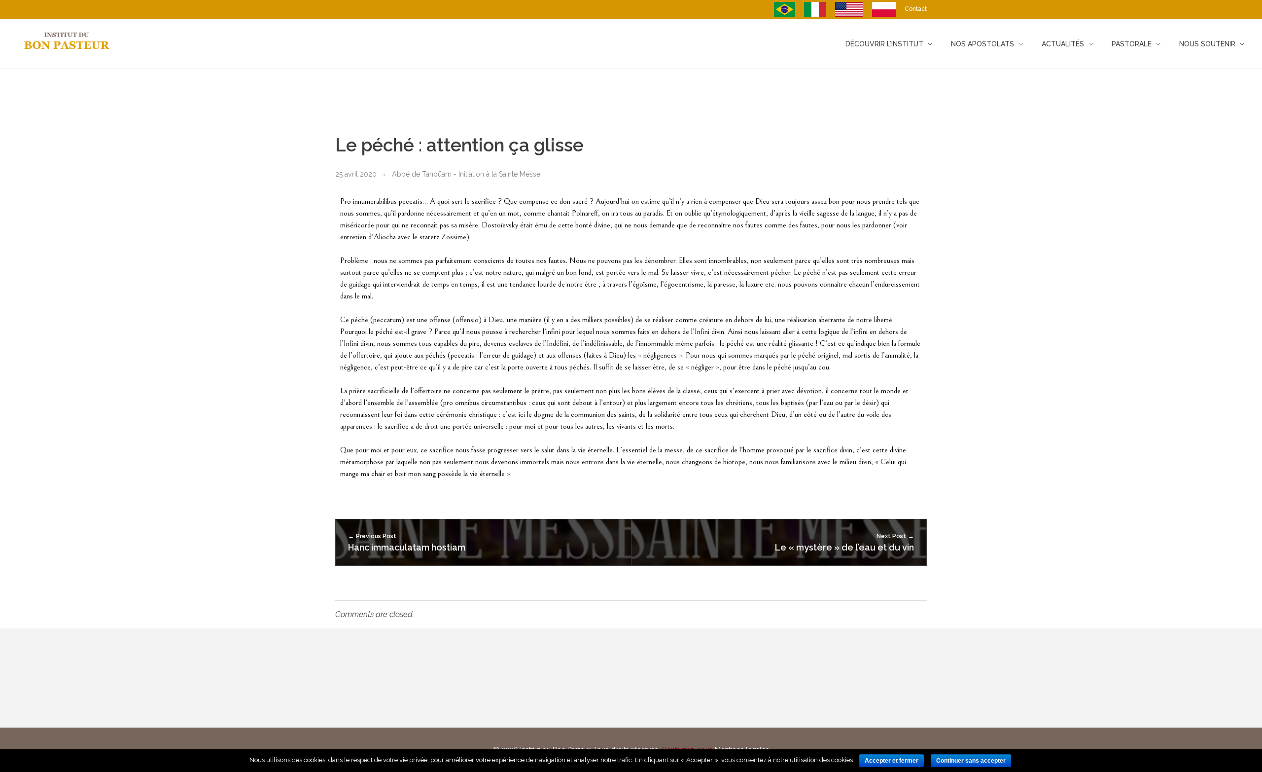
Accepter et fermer (891, 760)
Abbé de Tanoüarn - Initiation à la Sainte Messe (466, 174)
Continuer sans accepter (971, 760)
